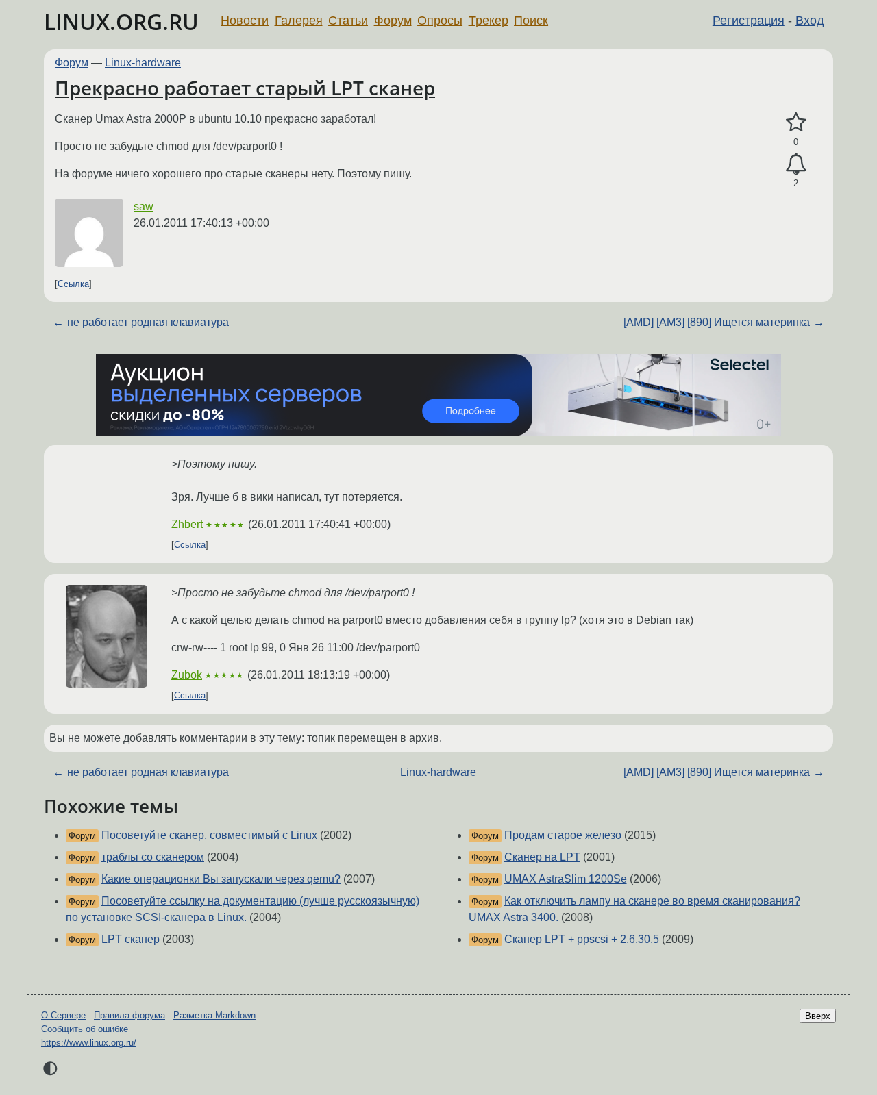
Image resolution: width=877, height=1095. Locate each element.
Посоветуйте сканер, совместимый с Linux (209, 835)
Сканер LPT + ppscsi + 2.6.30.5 (581, 939)
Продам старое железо (562, 835)
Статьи (348, 20)
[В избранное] (795, 122)
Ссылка (73, 284)
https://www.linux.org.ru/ (88, 1042)
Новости (245, 20)
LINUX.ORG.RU (121, 21)
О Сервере (63, 1015)
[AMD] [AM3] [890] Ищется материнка (716, 322)
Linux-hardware (143, 62)
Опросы (439, 20)
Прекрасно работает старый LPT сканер (245, 88)
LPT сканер (130, 939)
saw (143, 206)
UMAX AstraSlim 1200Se (565, 879)
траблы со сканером (152, 857)
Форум (393, 20)
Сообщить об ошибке (84, 1029)
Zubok (186, 675)
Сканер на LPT (542, 857)
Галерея (299, 20)
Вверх (817, 1016)
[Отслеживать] (795, 164)
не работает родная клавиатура (148, 322)
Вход (809, 20)
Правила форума (129, 1015)
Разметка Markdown (214, 1015)
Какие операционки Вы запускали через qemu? (221, 879)
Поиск (531, 20)
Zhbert (187, 524)
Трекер (488, 20)
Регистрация (749, 20)
